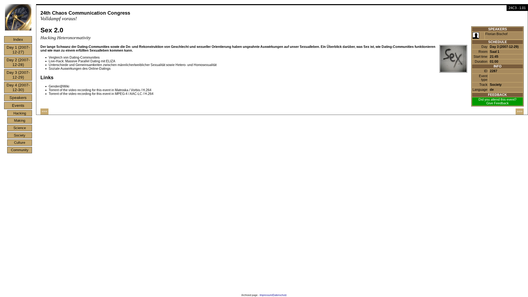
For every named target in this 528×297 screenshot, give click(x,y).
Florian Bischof (496, 34)
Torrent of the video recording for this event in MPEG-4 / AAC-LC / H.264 (101, 93)
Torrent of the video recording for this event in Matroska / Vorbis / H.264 (100, 90)
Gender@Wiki (59, 86)
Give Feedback (497, 103)
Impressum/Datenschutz (273, 295)
